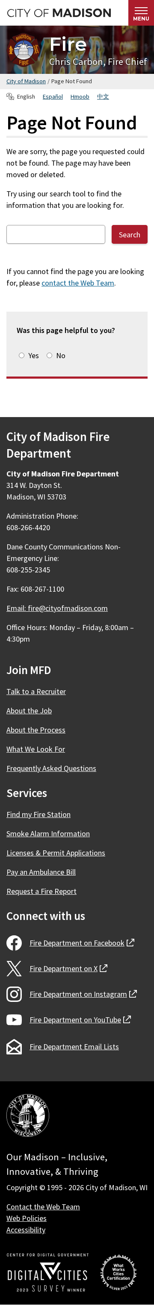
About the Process (35, 730)
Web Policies (26, 1218)
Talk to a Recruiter (36, 691)
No (60, 355)
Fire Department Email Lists (74, 1046)
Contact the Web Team (43, 1207)
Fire (68, 43)
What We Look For (35, 749)
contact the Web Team (77, 283)
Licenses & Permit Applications (55, 853)
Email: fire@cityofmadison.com (57, 608)
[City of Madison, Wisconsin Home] (27, 1117)
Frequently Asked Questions (51, 768)
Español (53, 96)
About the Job (29, 710)
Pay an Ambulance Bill (41, 872)
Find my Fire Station (38, 814)
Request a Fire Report (41, 891)
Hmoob (80, 96)
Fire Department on (82, 943)
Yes (33, 355)
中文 (103, 96)
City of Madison (26, 81)
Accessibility (25, 1230)
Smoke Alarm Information (48, 833)
